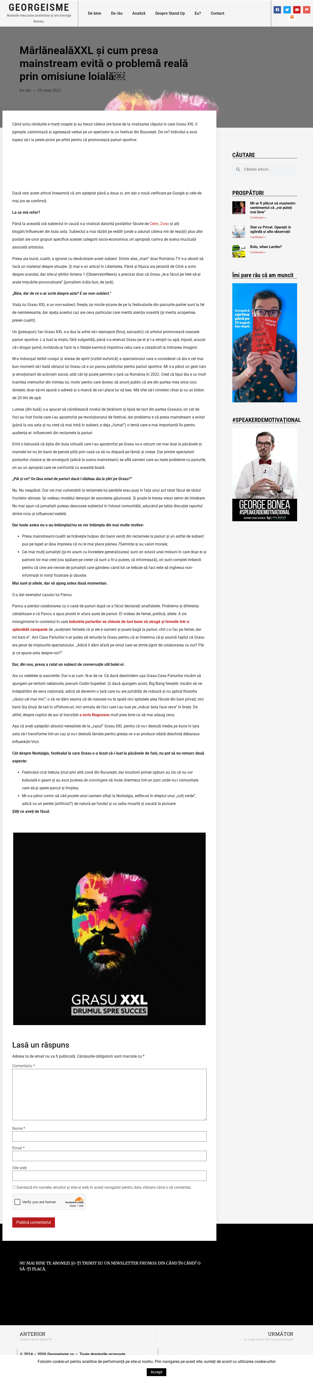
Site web (19, 1168)
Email (18, 1148)
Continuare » (258, 217)
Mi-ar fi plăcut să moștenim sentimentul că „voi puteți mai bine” (272, 207)
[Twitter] (287, 9)
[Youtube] (297, 9)
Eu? (198, 13)
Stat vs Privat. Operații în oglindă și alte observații (270, 229)
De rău (117, 13)
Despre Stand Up (170, 13)
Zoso (164, 223)
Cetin (154, 223)
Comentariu (23, 1066)
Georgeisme (39, 7)
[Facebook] (277, 9)
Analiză (138, 13)
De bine (94, 13)
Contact (217, 13)
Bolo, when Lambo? (266, 247)
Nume (18, 1129)
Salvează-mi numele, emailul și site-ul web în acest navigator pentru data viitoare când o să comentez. (104, 1187)
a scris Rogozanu (94, 715)
